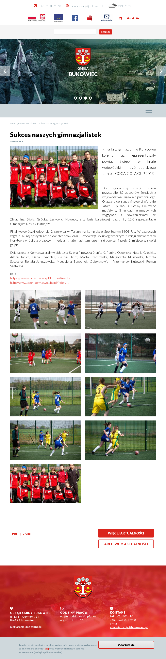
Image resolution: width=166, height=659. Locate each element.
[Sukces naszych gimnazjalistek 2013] (45, 309)
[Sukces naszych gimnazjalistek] (54, 178)
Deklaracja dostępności (26, 626)
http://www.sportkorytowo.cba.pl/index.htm (40, 282)
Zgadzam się (126, 644)
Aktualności (31, 123)
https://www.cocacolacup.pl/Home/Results (40, 278)
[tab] (75, 98)
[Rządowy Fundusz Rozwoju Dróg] (37, 21)
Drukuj (26, 533)
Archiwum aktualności (126, 544)
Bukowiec (83, 72)
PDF (15, 533)
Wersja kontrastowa (120, 18)
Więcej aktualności (126, 533)
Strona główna (17, 123)
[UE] (58, 21)
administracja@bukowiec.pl (87, 6)
